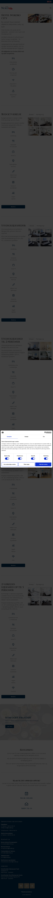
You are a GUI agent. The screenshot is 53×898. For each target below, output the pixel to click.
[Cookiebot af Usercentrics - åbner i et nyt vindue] (45, 433)
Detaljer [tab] (26, 436)
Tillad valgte (26, 464)
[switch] (20, 458)
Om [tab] (44, 436)
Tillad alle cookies (43, 464)
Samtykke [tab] (9, 436)
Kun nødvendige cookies (10, 464)
